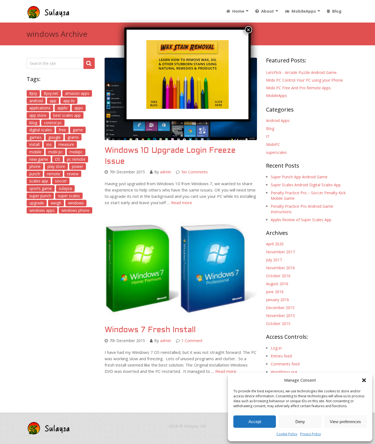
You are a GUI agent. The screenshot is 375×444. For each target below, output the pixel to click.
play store (56, 166)
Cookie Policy (286, 434)
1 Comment (192, 340)
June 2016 (275, 291)
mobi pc (55, 151)
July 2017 (274, 259)
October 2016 (278, 275)
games (35, 137)
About (267, 11)
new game (38, 159)
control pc (53, 122)
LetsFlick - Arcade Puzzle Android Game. (301, 72)
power (77, 166)
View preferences (345, 421)
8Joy (33, 93)
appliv (62, 107)
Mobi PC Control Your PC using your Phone (304, 80)
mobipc (76, 151)
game (78, 129)
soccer (61, 181)
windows (76, 203)
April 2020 (275, 243)
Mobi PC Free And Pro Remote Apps (298, 87)
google (54, 137)
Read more (181, 202)
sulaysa (65, 188)
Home (237, 11)
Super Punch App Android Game (299, 176)
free (62, 129)
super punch (40, 195)
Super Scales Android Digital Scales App (306, 184)
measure (66, 144)
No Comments (194, 171)
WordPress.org (284, 371)
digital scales (40, 129)
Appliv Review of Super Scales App (301, 219)
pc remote (76, 159)
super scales (69, 195)
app (53, 100)
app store (37, 115)
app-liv (69, 100)
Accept (254, 421)
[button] (364, 380)
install (34, 144)
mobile (35, 151)
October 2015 (278, 323)
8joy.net (51, 93)
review (73, 173)
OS (57, 159)
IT (268, 136)
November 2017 (280, 251)
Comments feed (285, 364)
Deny (300, 421)
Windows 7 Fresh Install (150, 330)
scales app (38, 181)
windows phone (75, 210)
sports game (40, 188)
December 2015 (280, 307)
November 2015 (280, 315)
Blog (336, 11)
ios (49, 144)
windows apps (42, 210)
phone (35, 166)
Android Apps (278, 120)
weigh (56, 203)
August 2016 (277, 283)
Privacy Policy (310, 434)
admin (165, 171)
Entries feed (281, 356)
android (36, 100)
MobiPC (273, 144)
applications (40, 107)
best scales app (67, 115)
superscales (276, 152)
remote (53, 173)
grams (73, 137)
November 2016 (280, 267)
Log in (276, 348)
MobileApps (303, 11)
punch (34, 173)
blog (33, 122)
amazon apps (77, 93)
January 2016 (277, 299)
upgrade (36, 203)
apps (78, 107)
